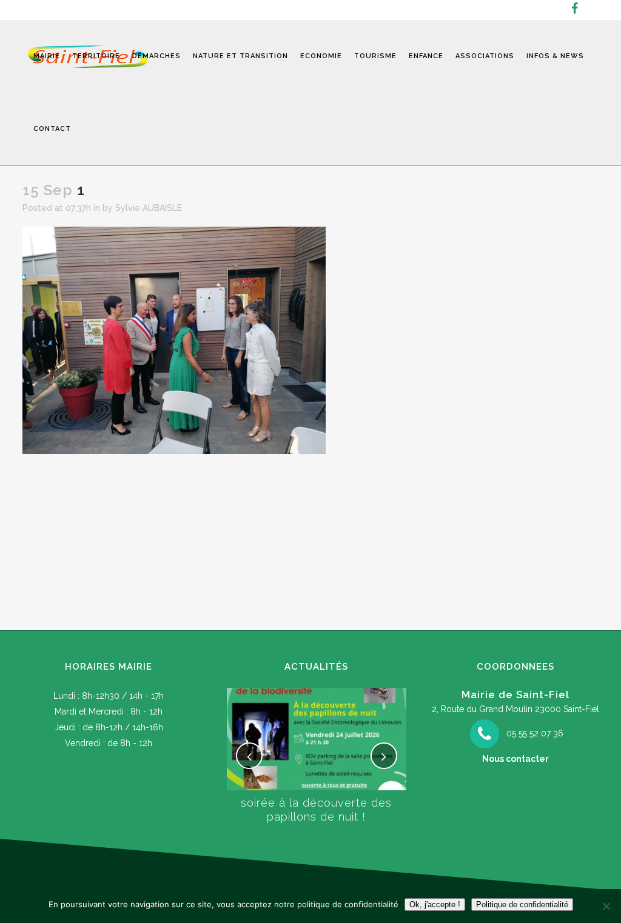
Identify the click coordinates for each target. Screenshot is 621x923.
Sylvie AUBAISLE (148, 208)
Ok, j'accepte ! (434, 904)
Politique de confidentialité (522, 904)
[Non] (606, 906)
